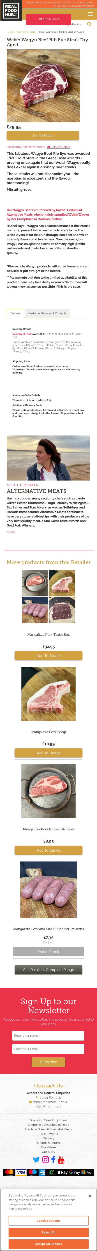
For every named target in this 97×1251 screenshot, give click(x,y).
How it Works (48, 1133)
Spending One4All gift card (48, 1120)
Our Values (48, 1147)
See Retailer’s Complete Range (48, 970)
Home (10, 32)
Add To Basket (42, 135)
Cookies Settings (48, 1220)
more (11, 532)
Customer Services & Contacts (47, 313)
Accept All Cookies (48, 1244)
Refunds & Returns (48, 1142)
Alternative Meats (26, 32)
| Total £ (51, 19)
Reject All (48, 1232)
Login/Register (73, 24)
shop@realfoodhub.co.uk (50, 1102)
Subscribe (48, 1062)
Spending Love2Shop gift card (48, 1124)
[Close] (90, 1196)
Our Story (48, 1151)
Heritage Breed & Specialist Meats (48, 1129)
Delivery (15, 313)
